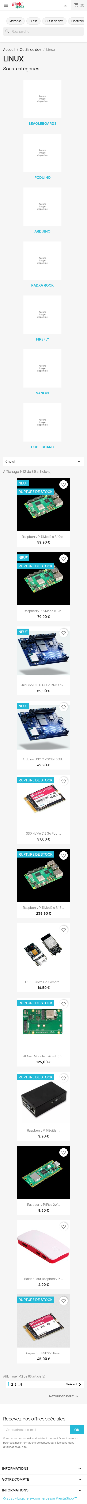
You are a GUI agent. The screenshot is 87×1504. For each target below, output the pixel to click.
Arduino (42, 231)
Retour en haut (64, 1396)
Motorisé (16, 21)
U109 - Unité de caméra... (43, 982)
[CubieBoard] (42, 422)
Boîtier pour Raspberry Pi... (43, 1279)
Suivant (74, 1384)
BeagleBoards (43, 123)
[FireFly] (42, 314)
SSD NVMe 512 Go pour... (43, 833)
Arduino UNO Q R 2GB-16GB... (43, 759)
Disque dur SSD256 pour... (44, 1353)
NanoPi (42, 393)
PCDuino (42, 177)
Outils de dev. (54, 21)
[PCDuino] (42, 153)
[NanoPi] (42, 368)
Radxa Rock (42, 285)
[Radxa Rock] (42, 260)
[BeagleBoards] (42, 99)
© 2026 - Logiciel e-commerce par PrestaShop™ (40, 1498)
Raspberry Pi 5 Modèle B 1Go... (43, 537)
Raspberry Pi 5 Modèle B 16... (43, 908)
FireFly (42, 339)
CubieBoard (42, 447)
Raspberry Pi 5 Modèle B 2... (43, 611)
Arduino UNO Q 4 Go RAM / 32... (43, 685)
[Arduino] (42, 206)
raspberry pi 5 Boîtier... (43, 1130)
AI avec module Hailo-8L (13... (43, 1056)
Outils (33, 21)
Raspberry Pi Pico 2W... (43, 1205)
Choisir (43, 461)
